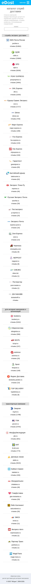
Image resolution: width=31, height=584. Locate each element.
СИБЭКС (17, 270)
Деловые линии (17, 457)
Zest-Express (17, 234)
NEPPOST (17, 258)
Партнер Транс (17, 541)
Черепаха (17, 246)
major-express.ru (15, 128)
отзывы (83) (15, 167)
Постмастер (17, 282)
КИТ (17, 445)
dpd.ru (15, 67)
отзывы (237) (15, 346)
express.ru (15, 188)
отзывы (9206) (15, 70)
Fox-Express (17, 137)
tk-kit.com (15, 448)
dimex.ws (15, 116)
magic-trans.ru (15, 557)
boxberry (17, 316)
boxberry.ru (15, 319)
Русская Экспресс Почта (17, 197)
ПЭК (17, 420)
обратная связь (15, 576)
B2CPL (17, 340)
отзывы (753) (15, 119)
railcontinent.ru (15, 508)
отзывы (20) (15, 358)
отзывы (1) (15, 276)
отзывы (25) (15, 215)
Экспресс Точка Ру (17, 185)
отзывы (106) (15, 155)
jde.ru (15, 436)
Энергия (17, 408)
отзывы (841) (15, 439)
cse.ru (15, 104)
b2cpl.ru (15, 343)
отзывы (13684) (15, 58)
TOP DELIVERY (17, 388)
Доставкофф (17, 294)
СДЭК (17, 52)
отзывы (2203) (15, 94)
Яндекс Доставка (17, 376)
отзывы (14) (15, 240)
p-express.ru (15, 213)
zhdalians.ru (15, 484)
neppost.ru (15, 261)
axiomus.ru (15, 355)
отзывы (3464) (15, 82)
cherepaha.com (15, 249)
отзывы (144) (15, 143)
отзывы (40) (15, 191)
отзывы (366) (15, 334)
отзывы (15, 300)
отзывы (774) (15, 451)
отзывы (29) (15, 203)
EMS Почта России (17, 40)
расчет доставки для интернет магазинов (15, 578)
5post (17, 364)
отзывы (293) (15, 475)
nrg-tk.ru (15, 412)
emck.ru (15, 521)
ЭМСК (17, 517)
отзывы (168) (15, 370)
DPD (17, 64)
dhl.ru (15, 92)
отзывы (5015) (15, 463)
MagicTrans (17, 554)
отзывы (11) (15, 523)
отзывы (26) (15, 511)
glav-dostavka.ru (15, 496)
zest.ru (15, 237)
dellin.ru (15, 460)
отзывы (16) (15, 228)
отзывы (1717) (15, 107)
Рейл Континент (17, 505)
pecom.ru (15, 424)
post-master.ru (15, 285)
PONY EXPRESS (17, 76)
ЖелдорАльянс (17, 481)
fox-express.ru (15, 140)
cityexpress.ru (15, 152)
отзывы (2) (15, 535)
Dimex (17, 113)
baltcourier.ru (15, 176)
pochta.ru (15, 43)
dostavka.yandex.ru (15, 380)
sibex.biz (15, 273)
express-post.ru (15, 225)
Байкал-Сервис (17, 469)
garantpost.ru (15, 164)
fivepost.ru (15, 368)
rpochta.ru (15, 201)
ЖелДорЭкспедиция (17, 433)
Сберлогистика (17, 328)
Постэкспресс (17, 209)
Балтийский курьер (17, 173)
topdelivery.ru (15, 392)
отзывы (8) (15, 264)
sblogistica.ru (15, 331)
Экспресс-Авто (17, 529)
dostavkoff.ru (15, 297)
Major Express (17, 125)
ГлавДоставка (17, 493)
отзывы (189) (15, 131)
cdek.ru (15, 55)
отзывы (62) (15, 179)
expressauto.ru (15, 533)
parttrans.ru (15, 545)
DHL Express (17, 88)
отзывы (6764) (15, 427)
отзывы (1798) (15, 415)
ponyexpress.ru (15, 80)
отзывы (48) (15, 487)
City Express (17, 149)
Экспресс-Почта (17, 221)
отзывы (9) (15, 252)
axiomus (17, 352)
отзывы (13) (15, 382)
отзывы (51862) (15, 46)
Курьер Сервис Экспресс (17, 100)
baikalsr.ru (15, 472)
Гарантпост (17, 161)
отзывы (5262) (15, 322)
